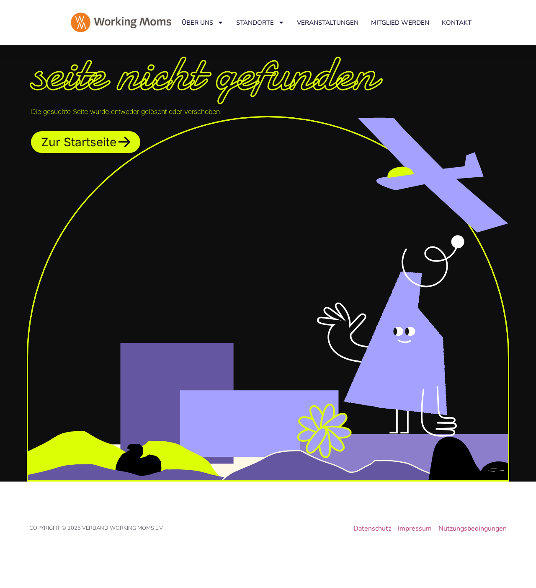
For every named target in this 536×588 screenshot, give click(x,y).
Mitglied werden (400, 22)
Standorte (255, 22)
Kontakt (457, 22)
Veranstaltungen (327, 22)
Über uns (197, 22)
